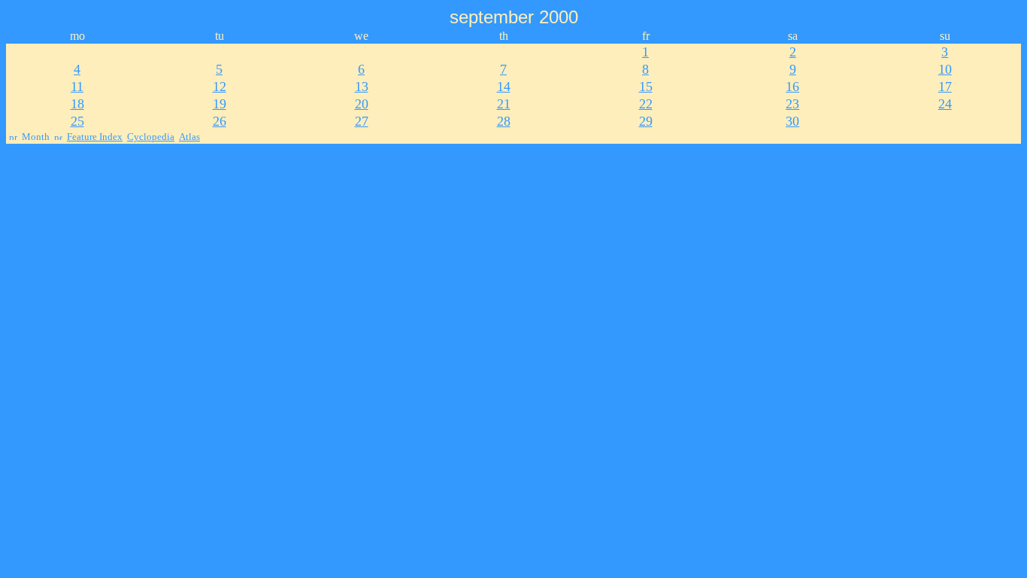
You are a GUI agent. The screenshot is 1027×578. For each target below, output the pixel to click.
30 (792, 121)
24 (945, 103)
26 (219, 121)
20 (361, 103)
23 (792, 103)
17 (945, 86)
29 (646, 121)
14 (503, 86)
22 (646, 103)
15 (646, 86)
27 (361, 121)
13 (361, 86)
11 (77, 86)
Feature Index (95, 136)
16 (792, 86)
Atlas (189, 136)
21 (503, 103)
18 (77, 103)
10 (945, 69)
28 (503, 121)
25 (77, 121)
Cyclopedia (150, 136)
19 (219, 103)
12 (219, 86)
